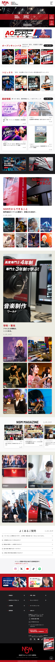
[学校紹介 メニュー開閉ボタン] (24, 595)
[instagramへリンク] (15, 569)
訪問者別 (11, 610)
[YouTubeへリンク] (38, 639)
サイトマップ (19, 657)
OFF (30, 25)
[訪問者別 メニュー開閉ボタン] (24, 610)
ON (27, 25)
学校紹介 (11, 595)
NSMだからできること (14, 600)
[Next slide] (51, 436)
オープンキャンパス (34, 605)
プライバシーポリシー (25, 657)
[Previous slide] (3, 436)
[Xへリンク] (34, 639)
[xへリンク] (21, 569)
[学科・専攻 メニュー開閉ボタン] (46, 595)
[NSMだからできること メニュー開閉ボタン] (24, 600)
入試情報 (11, 605)
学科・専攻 (32, 595)
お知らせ (32, 610)
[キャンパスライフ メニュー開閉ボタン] (46, 600)
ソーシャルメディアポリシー (34, 657)
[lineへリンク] (39, 569)
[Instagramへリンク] (31, 639)
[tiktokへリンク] (33, 569)
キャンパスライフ (34, 600)
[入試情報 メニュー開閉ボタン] (24, 606)
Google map (32, 626)
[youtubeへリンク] (27, 569)
